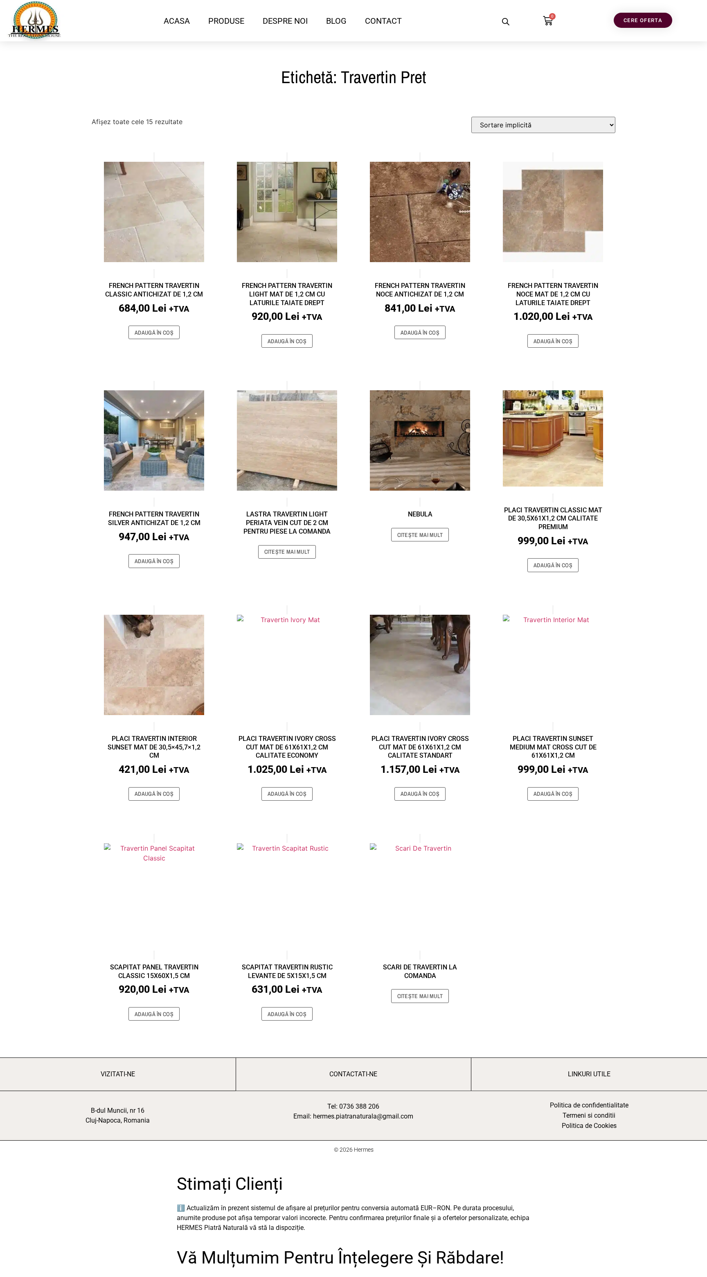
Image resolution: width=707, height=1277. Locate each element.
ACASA (177, 21)
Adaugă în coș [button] (154, 332)
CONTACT (383, 21)
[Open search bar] (506, 21)
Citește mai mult (287, 551)
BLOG (336, 21)
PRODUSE (226, 21)
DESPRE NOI (285, 21)
